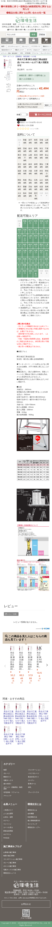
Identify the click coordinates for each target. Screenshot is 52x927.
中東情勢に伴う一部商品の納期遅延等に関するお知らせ (27, 7)
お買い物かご (46, 42)
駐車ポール (46, 50)
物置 (2, 46)
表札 (21, 53)
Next (47, 665)
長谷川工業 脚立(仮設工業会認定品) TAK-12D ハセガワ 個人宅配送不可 (8, 717)
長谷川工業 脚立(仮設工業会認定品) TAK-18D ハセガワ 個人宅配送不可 (32, 717)
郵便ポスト (46, 46)
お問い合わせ (21, 42)
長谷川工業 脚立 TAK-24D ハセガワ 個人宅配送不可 (9, 739)
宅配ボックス (19, 50)
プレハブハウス (45, 53)
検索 (33, 34)
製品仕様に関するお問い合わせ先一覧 (27, 12)
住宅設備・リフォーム (31, 53)
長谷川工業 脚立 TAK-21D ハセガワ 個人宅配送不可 (43, 716)
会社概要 (20, 29)
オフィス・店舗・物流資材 (9, 53)
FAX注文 (11, 29)
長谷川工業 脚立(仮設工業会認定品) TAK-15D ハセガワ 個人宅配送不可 (20, 717)
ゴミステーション (13, 46)
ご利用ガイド (40, 29)
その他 (33, 56)
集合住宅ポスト (6, 50)
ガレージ (24, 46)
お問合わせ (26, 904)
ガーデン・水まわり (33, 50)
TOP (4, 56)
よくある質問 (29, 29)
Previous (5, 666)
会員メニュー (33, 42)
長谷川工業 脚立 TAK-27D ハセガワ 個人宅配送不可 (20, 739)
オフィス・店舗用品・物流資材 (19, 56)
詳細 (41, 34)
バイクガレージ (35, 46)
